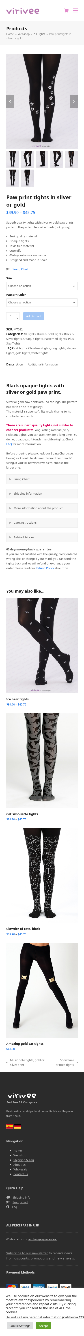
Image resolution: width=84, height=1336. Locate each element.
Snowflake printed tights (62, 1062)
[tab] (14, 364)
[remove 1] (17, 318)
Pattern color (16, 295)
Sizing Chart (20, 269)
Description (14, 364)
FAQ (9, 444)
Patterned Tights (55, 339)
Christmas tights (39, 348)
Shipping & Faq (23, 1160)
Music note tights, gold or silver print (25, 1062)
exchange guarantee (42, 1239)
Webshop (19, 1155)
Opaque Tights (33, 339)
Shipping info (21, 1197)
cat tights (20, 348)
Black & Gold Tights (50, 334)
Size (9, 278)
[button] (75, 10)
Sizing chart (20, 1202)
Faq (14, 1207)
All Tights (30, 334)
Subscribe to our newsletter (27, 1253)
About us (19, 1165)
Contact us (20, 1174)
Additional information (43, 364)
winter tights (39, 353)
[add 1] (17, 314)
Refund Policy (45, 568)
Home (17, 1151)
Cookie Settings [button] (19, 1326)
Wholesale (20, 1169)
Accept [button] (43, 1326)
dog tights (58, 348)
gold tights (22, 353)
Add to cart (33, 316)
